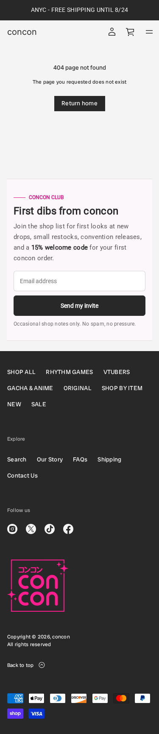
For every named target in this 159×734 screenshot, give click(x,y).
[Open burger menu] (149, 31)
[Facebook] (68, 529)
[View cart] (130, 31)
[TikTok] (49, 529)
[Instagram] (12, 529)
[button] (130, 31)
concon (22, 32)
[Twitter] (31, 529)
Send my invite (79, 305)
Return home (79, 103)
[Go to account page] (112, 31)
